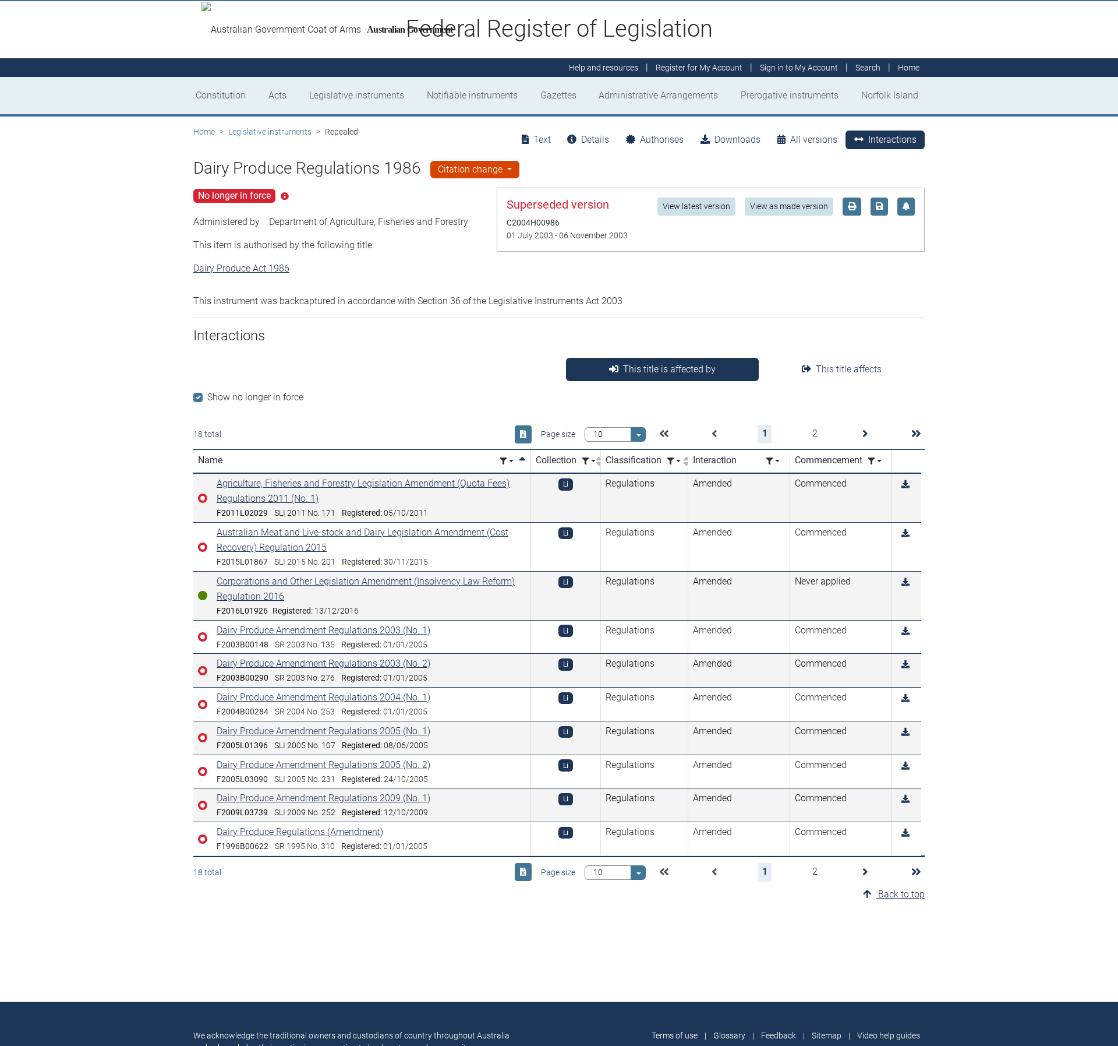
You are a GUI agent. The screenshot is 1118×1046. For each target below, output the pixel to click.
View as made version (789, 206)
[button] (664, 434)
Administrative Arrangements (658, 95)
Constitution (221, 95)
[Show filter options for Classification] (673, 461)
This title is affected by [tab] (669, 369)
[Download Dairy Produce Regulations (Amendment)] (905, 833)
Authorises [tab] (662, 139)
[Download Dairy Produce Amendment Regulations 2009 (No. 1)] (905, 799)
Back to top (900, 894)
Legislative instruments (356, 95)
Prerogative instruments (789, 95)
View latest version (696, 206)
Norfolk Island (889, 95)
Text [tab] (542, 139)
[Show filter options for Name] (506, 461)
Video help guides (888, 1035)
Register (699, 67)
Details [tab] (595, 139)
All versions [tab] (813, 139)
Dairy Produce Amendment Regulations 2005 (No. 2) (323, 764)
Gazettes (558, 95)
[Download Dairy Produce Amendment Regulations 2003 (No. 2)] (905, 664)
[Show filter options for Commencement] (874, 461)
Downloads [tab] (737, 139)
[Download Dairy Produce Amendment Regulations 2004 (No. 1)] (905, 698)
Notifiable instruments (472, 95)
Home (204, 131)
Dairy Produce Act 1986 (241, 268)
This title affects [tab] (849, 369)
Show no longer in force (255, 397)
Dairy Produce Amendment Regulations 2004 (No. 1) (323, 697)
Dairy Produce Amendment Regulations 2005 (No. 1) (323, 731)
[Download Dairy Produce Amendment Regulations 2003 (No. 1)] (905, 631)
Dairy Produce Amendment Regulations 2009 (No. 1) (323, 798)
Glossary (729, 1035)
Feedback (778, 1035)
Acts (277, 95)
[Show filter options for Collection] (588, 461)
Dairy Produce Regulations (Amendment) (300, 831)
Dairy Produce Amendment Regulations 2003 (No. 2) (323, 663)
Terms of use (675, 1035)
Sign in (799, 67)
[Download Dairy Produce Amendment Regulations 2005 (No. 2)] (905, 766)
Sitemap (826, 1035)
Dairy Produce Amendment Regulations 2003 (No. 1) (323, 630)
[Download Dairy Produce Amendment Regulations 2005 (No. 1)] (905, 732)
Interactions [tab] (892, 139)
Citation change (471, 169)
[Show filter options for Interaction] (772, 461)
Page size (558, 434)
